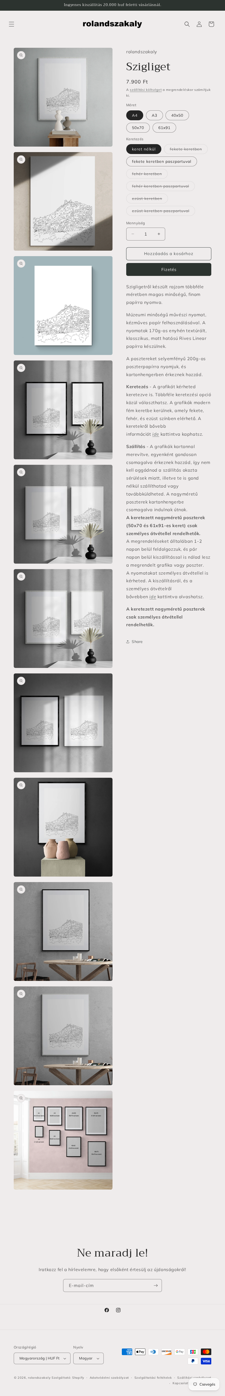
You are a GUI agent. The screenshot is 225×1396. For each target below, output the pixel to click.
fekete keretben (189, 150)
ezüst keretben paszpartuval (163, 212)
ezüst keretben (150, 199)
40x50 (177, 115)
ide (155, 434)
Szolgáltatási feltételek (153, 1378)
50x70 (138, 127)
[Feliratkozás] (156, 1285)
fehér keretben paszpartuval (163, 187)
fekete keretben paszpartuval (161, 161)
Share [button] (137, 641)
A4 (134, 115)
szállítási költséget (146, 90)
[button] (11, 24)
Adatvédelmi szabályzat (109, 1378)
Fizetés (168, 269)
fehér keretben (150, 175)
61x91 (164, 127)
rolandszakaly (39, 1378)
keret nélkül (144, 149)
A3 (154, 115)
